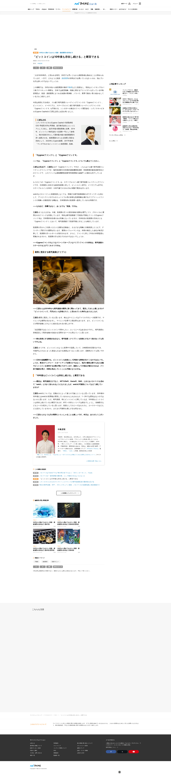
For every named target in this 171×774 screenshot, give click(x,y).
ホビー (87, 9)
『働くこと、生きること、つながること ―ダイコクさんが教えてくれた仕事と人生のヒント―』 (66, 454)
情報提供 (56, 753)
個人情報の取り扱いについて (84, 743)
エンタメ (81, 9)
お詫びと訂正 (80, 753)
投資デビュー (55, 561)
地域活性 (97, 9)
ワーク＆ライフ (66, 9)
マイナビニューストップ (36, 715)
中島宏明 (40, 63)
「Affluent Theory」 (93, 448)
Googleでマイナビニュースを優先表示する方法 (86, 12)
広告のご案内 (33, 750)
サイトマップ (57, 745)
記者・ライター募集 (82, 750)
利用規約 (56, 743)
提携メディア (80, 748)
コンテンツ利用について (60, 748)
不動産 (69, 87)
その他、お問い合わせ (36, 753)
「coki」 (71, 451)
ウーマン (58, 9)
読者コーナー (113, 9)
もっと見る (112, 140)
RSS (55, 750)
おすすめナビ (122, 9)
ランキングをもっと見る (116, 135)
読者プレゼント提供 (35, 748)
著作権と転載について (36, 745)
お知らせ (32, 743)
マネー (55, 715)
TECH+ (38, 9)
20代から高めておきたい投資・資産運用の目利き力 (56, 52)
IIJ (103, 9)
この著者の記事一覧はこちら (93, 461)
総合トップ (31, 9)
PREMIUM (51, 9)
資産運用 (65, 78)
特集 (92, 9)
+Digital (44, 9)
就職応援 (74, 9)
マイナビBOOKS (132, 9)
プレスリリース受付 (82, 745)
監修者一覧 (56, 755)
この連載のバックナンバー (69, 493)
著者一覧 (32, 755)
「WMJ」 (65, 451)
